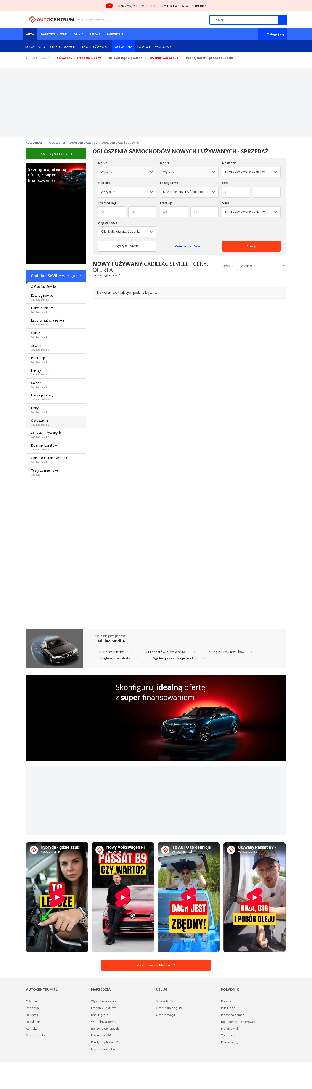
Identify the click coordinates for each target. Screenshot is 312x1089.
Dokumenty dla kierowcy (238, 1022)
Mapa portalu (35, 1035)
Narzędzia (115, 34)
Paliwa (95, 34)
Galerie (40, 385)
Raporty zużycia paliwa (47, 322)
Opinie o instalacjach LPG (50, 460)
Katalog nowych (43, 297)
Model (164, 163)
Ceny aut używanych (94, 47)
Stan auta (104, 183)
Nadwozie (229, 163)
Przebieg (166, 203)
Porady (226, 1001)
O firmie (31, 1001)
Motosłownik (230, 1028)
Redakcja (32, 1008)
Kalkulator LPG (101, 1035)
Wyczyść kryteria (127, 246)
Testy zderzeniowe (45, 472)
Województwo (107, 223)
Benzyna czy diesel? (105, 1028)
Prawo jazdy (229, 1042)
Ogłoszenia (123, 47)
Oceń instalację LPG (169, 1008)
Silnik (225, 203)
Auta (30, 34)
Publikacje (40, 360)
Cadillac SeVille (46, 275)
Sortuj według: (226, 266)
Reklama (32, 1015)
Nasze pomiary (42, 397)
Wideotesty (163, 47)
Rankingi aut (99, 1015)
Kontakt (31, 1028)
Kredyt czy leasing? (104, 1042)
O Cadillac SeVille (43, 286)
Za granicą (228, 1035)
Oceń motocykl (166, 1015)
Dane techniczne (54, 34)
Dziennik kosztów (44, 447)
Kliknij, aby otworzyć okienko (183, 192)
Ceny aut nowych (62, 47)
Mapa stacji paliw (103, 1049)
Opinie (78, 34)
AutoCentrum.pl (51, 19)
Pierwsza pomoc (232, 1015)
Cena (225, 183)
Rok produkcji (107, 203)
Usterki (40, 347)
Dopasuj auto (35, 47)
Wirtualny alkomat (103, 1022)
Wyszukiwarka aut (104, 1001)
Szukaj (251, 246)
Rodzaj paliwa (169, 183)
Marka (102, 163)
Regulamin (33, 1022)
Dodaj (53, 153)
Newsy (40, 372)
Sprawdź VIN (164, 1001)
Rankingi (143, 47)
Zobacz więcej (153, 965)
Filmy (40, 410)
